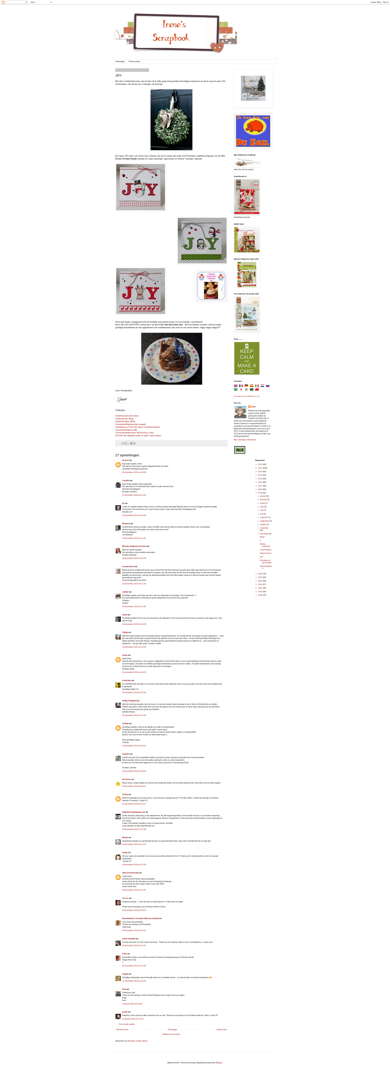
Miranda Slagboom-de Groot (134, 546)
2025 (260, 592)
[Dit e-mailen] (122, 443)
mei (262, 510)
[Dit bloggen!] (125, 443)
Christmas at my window (265, 561)
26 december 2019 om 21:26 (134, 865)
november (264, 528)
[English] (236, 386)
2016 (260, 482)
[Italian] (257, 386)
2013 (260, 471)
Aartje (125, 655)
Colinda (125, 723)
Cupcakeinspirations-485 (126, 430)
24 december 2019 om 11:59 (134, 606)
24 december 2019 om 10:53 (134, 515)
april (262, 507)
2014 (260, 475)
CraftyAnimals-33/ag (124, 419)
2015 (260, 479)
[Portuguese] (236, 390)
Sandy (125, 852)
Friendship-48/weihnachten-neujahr (130, 424)
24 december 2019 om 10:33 (134, 495)
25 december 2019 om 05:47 (134, 786)
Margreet (126, 524)
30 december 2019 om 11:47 (134, 945)
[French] (241, 386)
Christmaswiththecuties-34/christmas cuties (134, 433)
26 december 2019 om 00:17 (134, 804)
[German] (247, 386)
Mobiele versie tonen (171, 1034)
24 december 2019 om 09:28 (134, 472)
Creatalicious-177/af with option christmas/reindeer (137, 427)
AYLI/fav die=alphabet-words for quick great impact (138, 435)
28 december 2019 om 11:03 (134, 890)
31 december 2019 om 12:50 (134, 966)
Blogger (219, 1063)
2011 (260, 464)
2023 (260, 584)
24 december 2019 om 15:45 (134, 692)
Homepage (120, 61)
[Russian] (268, 386)
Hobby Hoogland (129, 701)
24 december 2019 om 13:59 (134, 647)
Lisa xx (125, 898)
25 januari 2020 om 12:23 (133, 1019)
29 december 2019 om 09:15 (134, 910)
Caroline (125, 480)
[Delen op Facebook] (131, 443)
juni (262, 514)
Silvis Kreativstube (130, 873)
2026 (260, 595)
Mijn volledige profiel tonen (245, 440)
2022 (260, 581)
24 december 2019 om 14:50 (134, 672)
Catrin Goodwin (128, 939)
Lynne (125, 1012)
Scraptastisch (128, 566)
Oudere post (221, 1029)
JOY (261, 557)
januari (263, 496)
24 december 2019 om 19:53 (134, 771)
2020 (260, 574)
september (264, 521)
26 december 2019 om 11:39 (134, 829)
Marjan (125, 837)
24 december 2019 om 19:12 (134, 746)
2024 (260, 588)
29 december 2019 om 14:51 (134, 930)
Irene (253, 407)
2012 (260, 468)
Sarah (124, 615)
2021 (260, 577)
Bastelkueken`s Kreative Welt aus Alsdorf (140, 918)
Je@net (125, 460)
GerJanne (126, 779)
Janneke (126, 754)
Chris (124, 954)
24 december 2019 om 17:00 (134, 715)
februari (263, 499)
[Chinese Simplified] (257, 390)
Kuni (124, 989)
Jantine (125, 592)
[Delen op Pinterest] (134, 443)
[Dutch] (263, 386)
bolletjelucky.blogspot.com (133, 812)
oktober (263, 524)
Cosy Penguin (265, 550)
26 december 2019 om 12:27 (134, 844)
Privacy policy (134, 61)
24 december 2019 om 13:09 (134, 624)
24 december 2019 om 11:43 (134, 584)
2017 (260, 486)
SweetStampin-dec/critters (127, 416)
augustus (264, 517)
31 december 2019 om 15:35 (134, 981)
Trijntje (125, 632)
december (264, 534)
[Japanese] (241, 390)
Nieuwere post (122, 1029)
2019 (260, 493)
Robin (262, 537)
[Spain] (252, 386)
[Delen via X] (128, 443)
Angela (125, 974)
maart (262, 503)
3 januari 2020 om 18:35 (132, 1004)
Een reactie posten (127, 1024)
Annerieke (126, 680)
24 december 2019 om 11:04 (134, 538)
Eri (123, 503)
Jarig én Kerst (265, 553)
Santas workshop (265, 545)
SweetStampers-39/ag (125, 421)
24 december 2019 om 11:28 (134, 558)
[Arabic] (252, 390)
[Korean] (247, 390)
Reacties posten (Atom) (137, 1041)
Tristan (125, 794)
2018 (260, 489)
